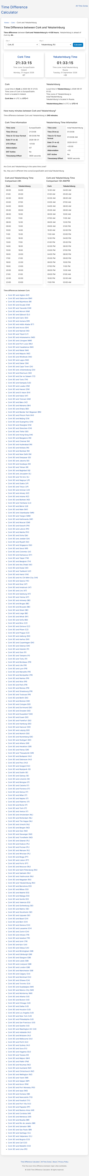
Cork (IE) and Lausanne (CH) (20, 928)
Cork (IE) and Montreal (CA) (19, 977)
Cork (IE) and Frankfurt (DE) (19, 720)
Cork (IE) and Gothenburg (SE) (20, 906)
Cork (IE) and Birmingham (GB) (20, 951)
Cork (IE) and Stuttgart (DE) (19, 740)
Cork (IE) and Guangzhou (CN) (20, 422)
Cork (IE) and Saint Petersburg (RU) (22, 870)
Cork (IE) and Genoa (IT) (18, 792)
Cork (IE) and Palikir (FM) (18, 1061)
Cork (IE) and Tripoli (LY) (18, 334)
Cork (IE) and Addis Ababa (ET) (21, 324)
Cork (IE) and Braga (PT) (18, 857)
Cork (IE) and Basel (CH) (18, 919)
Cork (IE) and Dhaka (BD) (18, 409)
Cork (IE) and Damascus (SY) (20, 555)
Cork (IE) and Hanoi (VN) (18, 574)
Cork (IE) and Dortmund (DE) (20, 707)
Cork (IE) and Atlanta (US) (19, 996)
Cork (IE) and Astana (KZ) (18, 496)
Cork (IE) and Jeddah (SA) (19, 539)
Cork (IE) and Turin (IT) (17, 808)
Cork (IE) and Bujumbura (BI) (20, 301)
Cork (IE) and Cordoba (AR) (19, 1113)
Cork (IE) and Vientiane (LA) (19, 503)
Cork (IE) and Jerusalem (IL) (19, 474)
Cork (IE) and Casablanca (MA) (21, 347)
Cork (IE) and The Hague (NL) (20, 821)
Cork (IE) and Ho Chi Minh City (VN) (23, 578)
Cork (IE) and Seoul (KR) (18, 548)
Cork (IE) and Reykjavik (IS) (19, 769)
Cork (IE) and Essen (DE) (18, 717)
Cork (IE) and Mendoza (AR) (19, 1117)
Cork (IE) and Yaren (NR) (18, 1078)
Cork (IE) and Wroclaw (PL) (19, 854)
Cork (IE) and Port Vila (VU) (19, 1104)
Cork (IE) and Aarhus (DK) (18, 639)
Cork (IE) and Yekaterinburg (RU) (21, 883)
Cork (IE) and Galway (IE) (18, 776)
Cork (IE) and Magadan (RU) (19, 880)
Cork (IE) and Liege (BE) (18, 613)
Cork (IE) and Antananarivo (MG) (21, 337)
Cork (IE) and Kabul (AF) (18, 396)
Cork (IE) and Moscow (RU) (19, 867)
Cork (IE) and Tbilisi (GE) (18, 431)
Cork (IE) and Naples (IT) (18, 798)
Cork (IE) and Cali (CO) (17, 1143)
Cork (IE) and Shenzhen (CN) (20, 428)
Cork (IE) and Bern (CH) (18, 922)
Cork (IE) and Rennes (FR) (18, 688)
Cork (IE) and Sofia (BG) (18, 620)
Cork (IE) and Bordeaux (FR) (19, 662)
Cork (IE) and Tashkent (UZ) (19, 571)
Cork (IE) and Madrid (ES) (18, 893)
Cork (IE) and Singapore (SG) (20, 545)
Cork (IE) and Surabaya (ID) (19, 464)
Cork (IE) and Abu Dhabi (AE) (20, 565)
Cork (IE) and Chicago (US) (19, 1003)
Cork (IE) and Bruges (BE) (18, 604)
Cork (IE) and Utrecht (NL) (19, 824)
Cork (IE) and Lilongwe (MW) (20, 340)
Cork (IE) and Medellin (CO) (19, 1146)
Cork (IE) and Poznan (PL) (19, 847)
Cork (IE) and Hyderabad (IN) (20, 444)
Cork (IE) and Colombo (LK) (19, 552)
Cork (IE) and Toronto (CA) (19, 983)
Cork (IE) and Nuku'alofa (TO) (20, 1097)
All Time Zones (82, 6)
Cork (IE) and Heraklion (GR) (20, 746)
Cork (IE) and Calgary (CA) (19, 974)
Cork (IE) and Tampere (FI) (19, 655)
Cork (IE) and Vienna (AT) (18, 597)
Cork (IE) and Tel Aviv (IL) (18, 477)
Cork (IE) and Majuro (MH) (19, 1058)
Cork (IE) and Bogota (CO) (19, 1139)
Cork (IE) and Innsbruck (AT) (19, 587)
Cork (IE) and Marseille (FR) (19, 672)
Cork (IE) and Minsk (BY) (18, 616)
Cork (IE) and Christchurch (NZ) (21, 1071)
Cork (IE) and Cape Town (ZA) (20, 366)
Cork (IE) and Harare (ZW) (19, 389)
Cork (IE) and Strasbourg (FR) (20, 691)
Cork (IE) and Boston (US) (19, 1000)
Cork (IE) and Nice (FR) (17, 681)
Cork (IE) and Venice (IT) (18, 811)
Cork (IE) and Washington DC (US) (22, 1029)
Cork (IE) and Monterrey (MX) (20, 993)
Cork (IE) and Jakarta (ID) (18, 461)
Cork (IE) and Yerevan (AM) (19, 399)
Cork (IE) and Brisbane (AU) (19, 1035)
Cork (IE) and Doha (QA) (18, 535)
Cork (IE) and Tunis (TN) (18, 379)
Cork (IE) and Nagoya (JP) (19, 480)
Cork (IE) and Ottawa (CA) (19, 980)
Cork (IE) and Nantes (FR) (18, 678)
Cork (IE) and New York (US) (20, 1016)
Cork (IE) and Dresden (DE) (19, 711)
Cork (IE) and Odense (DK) (19, 646)
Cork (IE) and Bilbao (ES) (18, 889)
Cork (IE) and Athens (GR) (18, 743)
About (55, 1162)
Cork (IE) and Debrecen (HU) (20, 759)
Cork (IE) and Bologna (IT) (19, 782)
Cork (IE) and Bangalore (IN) (19, 438)
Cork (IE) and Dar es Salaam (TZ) (21, 376)
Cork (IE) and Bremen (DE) (19, 701)
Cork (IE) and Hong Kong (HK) (20, 435)
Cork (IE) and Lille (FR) (17, 665)
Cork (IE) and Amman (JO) (19, 490)
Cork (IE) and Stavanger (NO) (20, 834)
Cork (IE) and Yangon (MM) (19, 516)
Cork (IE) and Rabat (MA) (18, 350)
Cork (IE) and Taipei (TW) (18, 558)
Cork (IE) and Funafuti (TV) (19, 1100)
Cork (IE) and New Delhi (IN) (19, 454)
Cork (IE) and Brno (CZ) (18, 623)
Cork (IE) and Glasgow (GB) (19, 957)
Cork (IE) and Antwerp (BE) (19, 600)
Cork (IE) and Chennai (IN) (19, 441)
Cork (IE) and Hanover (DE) (19, 727)
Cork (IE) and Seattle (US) (19, 1026)
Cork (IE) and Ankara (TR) (18, 935)
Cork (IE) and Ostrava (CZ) (19, 626)
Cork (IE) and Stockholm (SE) (20, 912)
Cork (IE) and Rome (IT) (18, 805)
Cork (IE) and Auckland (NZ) (19, 1068)
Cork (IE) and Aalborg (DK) (19, 636)
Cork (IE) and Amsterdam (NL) (20, 815)
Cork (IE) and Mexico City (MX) (21, 990)
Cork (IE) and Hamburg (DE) (19, 724)
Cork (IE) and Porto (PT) (18, 863)
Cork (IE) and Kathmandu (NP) (20, 519)
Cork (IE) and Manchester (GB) (20, 970)
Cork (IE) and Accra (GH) (18, 327)
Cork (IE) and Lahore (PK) (18, 529)
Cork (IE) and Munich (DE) (19, 733)
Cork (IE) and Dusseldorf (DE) (20, 714)
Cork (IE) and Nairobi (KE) (19, 331)
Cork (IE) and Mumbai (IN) (19, 451)
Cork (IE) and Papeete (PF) (19, 1107)
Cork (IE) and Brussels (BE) (19, 607)
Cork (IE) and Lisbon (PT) (18, 860)
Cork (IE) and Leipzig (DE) (19, 730)
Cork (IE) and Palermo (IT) (19, 802)
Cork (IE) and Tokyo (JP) (18, 487)
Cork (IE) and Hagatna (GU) (19, 1052)
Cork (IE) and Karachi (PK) (19, 526)
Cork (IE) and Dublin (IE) (18, 772)
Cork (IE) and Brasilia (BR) (18, 1120)
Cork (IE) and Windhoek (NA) (20, 357)
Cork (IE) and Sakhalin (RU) (19, 873)
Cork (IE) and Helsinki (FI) (18, 649)
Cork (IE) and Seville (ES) (18, 899)
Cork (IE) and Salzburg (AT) (19, 594)
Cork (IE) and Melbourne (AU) (20, 1039)
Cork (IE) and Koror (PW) (18, 1084)
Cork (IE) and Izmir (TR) (18, 941)
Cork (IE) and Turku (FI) (17, 659)
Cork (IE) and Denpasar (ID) (19, 457)
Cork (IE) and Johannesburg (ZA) (21, 370)
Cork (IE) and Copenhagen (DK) (21, 642)
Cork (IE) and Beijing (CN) (18, 418)
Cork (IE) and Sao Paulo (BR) (20, 1130)
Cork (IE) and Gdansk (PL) (19, 841)
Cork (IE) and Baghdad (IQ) (19, 470)
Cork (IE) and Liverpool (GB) (19, 964)
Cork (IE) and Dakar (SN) (18, 363)
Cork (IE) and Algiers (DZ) (18, 295)
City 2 (41, 41)
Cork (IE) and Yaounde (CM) (19, 308)
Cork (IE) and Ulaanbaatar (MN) (21, 513)
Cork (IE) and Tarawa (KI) (18, 1055)
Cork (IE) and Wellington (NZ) (20, 1074)
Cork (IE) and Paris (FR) (17, 685)
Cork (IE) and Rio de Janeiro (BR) (21, 1123)
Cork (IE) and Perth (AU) (18, 1042)
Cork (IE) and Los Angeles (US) (21, 1013)
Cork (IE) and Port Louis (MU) (20, 344)
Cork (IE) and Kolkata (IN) (18, 448)
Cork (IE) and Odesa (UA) (18, 948)
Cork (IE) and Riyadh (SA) (18, 542)
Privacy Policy (63, 1162)
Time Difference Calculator (14, 9)
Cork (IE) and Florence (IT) (19, 789)
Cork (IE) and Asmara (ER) (19, 321)
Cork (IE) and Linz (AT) (17, 591)
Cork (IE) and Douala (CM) (19, 305)
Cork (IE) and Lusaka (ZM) (19, 386)
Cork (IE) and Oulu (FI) (17, 652)
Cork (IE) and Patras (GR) (18, 750)
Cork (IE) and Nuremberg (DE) (20, 737)
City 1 (8, 41)
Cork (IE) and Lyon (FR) (17, 668)
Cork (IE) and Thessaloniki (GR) (21, 753)
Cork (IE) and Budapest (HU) (20, 756)
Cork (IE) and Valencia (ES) (19, 902)
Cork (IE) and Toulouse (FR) (19, 694)
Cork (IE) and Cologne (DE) (19, 704)
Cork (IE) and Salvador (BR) (19, 1126)
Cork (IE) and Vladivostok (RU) (21, 876)
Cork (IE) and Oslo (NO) (18, 831)
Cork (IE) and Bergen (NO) (19, 828)
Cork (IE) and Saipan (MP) (19, 1081)
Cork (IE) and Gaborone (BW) (20, 298)
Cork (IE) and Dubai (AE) (18, 568)
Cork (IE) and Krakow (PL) (19, 844)
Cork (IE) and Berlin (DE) (18, 698)
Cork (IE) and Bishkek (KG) (19, 500)
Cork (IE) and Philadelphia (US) (21, 1019)
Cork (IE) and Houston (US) (19, 1009)
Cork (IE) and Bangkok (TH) (19, 561)
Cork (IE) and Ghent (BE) (18, 610)
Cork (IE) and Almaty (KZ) (18, 493)
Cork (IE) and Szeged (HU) (19, 766)
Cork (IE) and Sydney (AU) (19, 1045)
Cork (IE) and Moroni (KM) (19, 311)
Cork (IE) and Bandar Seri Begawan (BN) (24, 412)
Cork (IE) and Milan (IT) (17, 795)
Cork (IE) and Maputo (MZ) (19, 353)
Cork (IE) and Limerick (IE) (19, 779)
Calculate (78, 45)
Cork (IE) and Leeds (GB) (18, 961)
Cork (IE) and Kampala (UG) (19, 383)
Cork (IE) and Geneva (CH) (19, 925)
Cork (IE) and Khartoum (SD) (20, 373)
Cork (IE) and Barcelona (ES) (20, 886)
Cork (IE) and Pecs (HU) (18, 763)
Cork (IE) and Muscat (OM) (19, 522)
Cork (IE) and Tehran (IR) (18, 467)
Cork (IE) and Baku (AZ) (18, 402)
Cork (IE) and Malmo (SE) (18, 909)
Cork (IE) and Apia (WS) (18, 1091)
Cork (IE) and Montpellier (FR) (20, 675)
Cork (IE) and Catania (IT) (18, 785)
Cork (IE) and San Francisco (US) (21, 1022)
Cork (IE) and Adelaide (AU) (19, 1032)
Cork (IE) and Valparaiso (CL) (20, 1136)
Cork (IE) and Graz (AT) (17, 584)
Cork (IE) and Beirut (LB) (18, 506)
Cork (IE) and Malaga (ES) (19, 896)
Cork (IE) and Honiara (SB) (19, 1094)
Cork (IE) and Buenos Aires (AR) (21, 1110)
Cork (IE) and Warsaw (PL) (19, 850)
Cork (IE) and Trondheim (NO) (20, 837)
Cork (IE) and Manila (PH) (18, 532)
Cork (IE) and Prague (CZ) (19, 633)
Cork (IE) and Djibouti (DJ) (19, 314)
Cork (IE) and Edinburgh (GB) (20, 954)
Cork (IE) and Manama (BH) (19, 405)
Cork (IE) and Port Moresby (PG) (21, 1087)
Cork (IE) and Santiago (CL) (19, 1133)
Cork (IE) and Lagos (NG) (18, 360)
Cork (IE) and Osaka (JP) (18, 483)
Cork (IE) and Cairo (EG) (18, 318)
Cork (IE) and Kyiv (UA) (17, 944)
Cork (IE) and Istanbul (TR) (19, 938)
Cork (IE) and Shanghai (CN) (19, 425)
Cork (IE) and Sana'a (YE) (18, 581)
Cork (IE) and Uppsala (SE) (19, 915)
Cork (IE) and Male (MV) (18, 509)
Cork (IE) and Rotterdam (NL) (20, 818)
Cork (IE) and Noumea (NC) (19, 1065)
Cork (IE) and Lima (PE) (17, 1149)
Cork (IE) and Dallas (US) (18, 1006)
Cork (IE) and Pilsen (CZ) (18, 629)
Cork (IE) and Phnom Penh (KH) (21, 415)
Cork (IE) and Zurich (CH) (18, 931)
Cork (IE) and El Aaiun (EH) (19, 392)
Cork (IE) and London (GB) (19, 967)
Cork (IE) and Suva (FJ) (17, 1048)
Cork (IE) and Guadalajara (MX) (21, 987)
